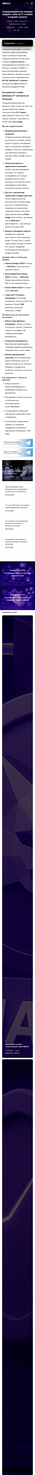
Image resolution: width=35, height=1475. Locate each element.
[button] (32, 3)
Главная (10, 21)
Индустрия (9, 1053)
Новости (23, 21)
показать (20, 43)
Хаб (16, 21)
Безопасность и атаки (17, 24)
